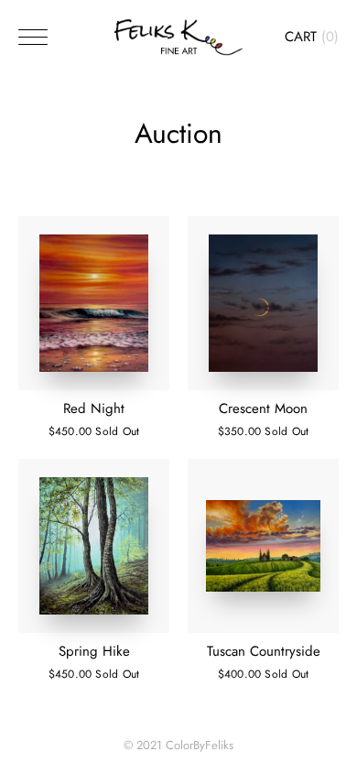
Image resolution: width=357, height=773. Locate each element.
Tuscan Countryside (263, 651)
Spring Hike (94, 651)
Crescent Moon (263, 408)
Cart (312, 37)
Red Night (93, 408)
